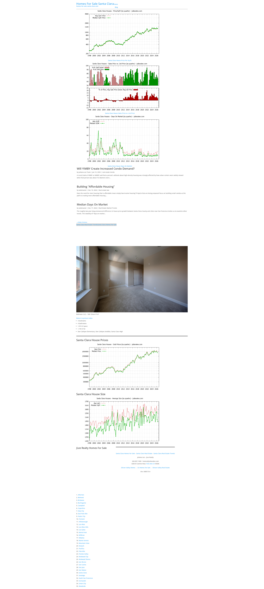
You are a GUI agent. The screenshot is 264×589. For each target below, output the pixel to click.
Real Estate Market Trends (108, 208)
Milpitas (81, 538)
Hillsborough (83, 522)
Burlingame (82, 503)
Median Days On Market (92, 204)
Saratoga (82, 575)
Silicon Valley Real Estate (161, 468)
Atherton (81, 495)
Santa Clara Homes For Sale (107, 225)
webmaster (83, 190)
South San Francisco (86, 578)
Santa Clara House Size (90, 394)
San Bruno (82, 562)
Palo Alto (82, 551)
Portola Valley (83, 554)
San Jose (82, 567)
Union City (82, 583)
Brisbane (81, 500)
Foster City (81, 516)
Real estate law (104, 190)
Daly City (81, 511)
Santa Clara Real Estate (144, 453)
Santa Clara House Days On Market (120, 166)
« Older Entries (82, 222)
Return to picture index (84, 318)
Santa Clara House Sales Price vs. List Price (120, 113)
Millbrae (82, 535)
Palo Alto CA (150, 464)
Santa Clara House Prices (92, 340)
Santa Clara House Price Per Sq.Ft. (120, 60)
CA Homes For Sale (143, 468)
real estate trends (108, 172)
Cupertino (81, 508)
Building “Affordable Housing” (96, 186)
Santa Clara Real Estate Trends (87, 225)
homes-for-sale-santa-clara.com (87, 6)
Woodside (82, 586)
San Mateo (82, 570)
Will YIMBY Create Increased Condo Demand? (106, 168)
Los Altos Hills (83, 527)
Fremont (82, 519)
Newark (81, 546)
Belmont (81, 497)
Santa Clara (83, 573)
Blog (116, 7)
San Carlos (82, 565)
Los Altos (82, 524)
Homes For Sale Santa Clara (95, 4)
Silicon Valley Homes (128, 468)
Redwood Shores (84, 559)
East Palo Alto (82, 514)
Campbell (81, 506)
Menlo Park (83, 532)
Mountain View (84, 543)
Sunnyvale (82, 581)
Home (116, 4)
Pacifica (81, 549)
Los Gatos (82, 530)
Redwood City (83, 557)
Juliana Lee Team (85, 172)
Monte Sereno (83, 540)
